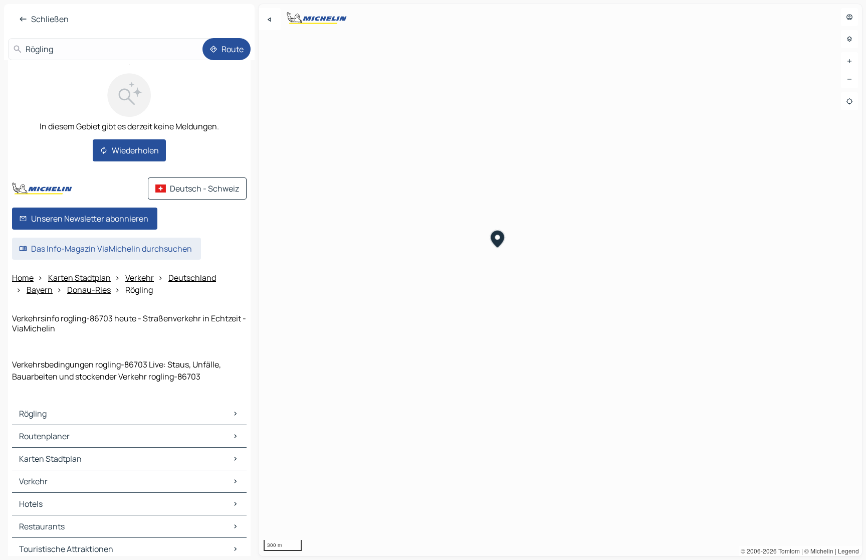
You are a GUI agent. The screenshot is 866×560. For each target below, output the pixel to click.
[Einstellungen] (849, 39)
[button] (497, 240)
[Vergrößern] (849, 61)
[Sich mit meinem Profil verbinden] (849, 17)
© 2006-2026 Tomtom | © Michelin (787, 550)
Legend (848, 550)
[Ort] (849, 101)
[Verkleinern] (849, 79)
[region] (560, 280)
